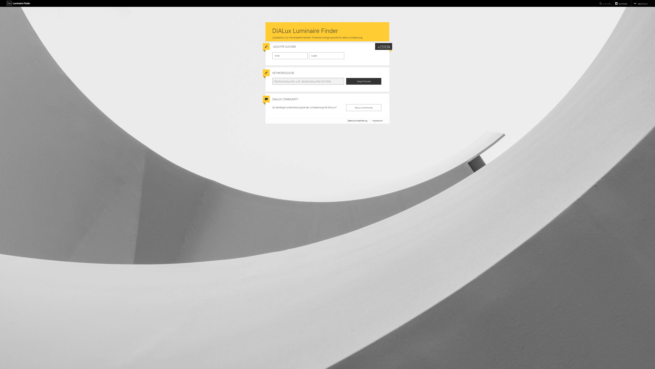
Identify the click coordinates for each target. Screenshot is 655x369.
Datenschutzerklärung (357, 120)
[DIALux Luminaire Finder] (19, 4)
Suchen (607, 4)
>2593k (383, 47)
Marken (623, 4)
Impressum (377, 120)
